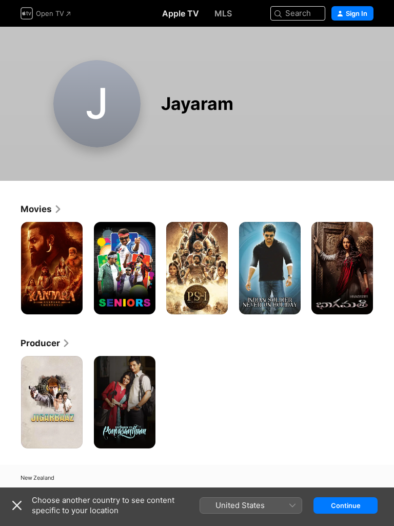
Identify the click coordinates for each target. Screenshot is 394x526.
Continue (346, 505)
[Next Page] (384, 268)
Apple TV (180, 13)
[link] (41, 209)
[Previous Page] (10, 268)
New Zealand (37, 478)
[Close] (17, 505)
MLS (223, 13)
